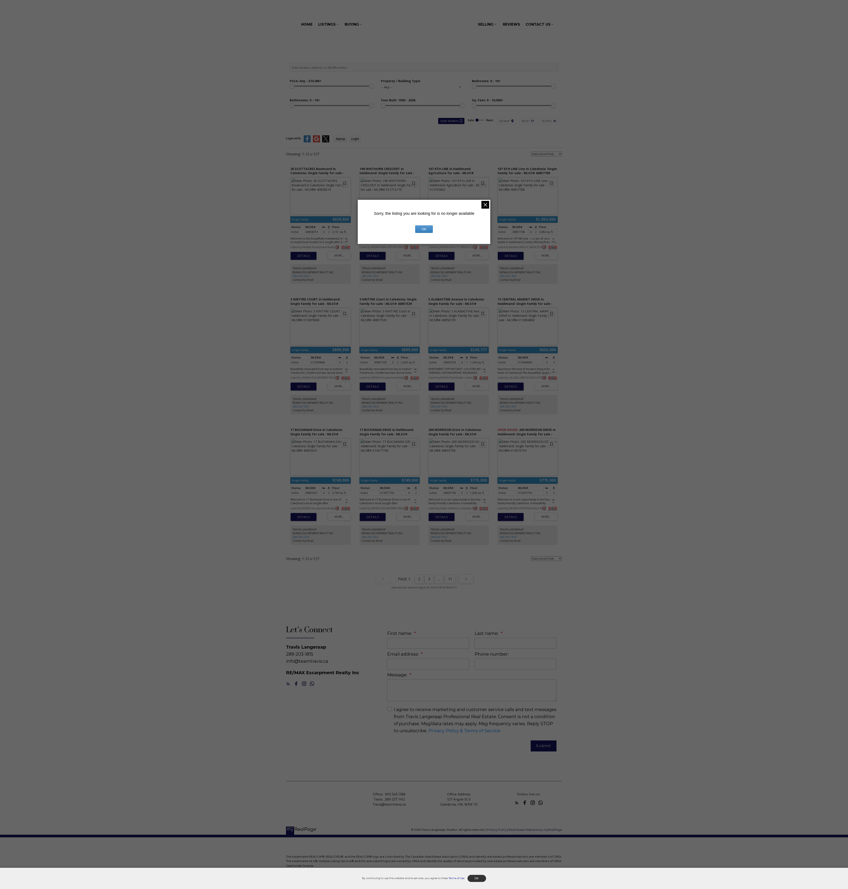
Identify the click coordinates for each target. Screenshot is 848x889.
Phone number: (492, 654)
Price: (306, 81)
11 (450, 579)
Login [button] (355, 139)
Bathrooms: (305, 100)
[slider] (292, 86)
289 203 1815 (301, 276)
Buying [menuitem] (352, 24)
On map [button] (504, 121)
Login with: (293, 138)
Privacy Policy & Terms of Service (464, 730)
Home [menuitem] (306, 24)
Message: (397, 675)
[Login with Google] (316, 141)
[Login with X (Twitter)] (325, 141)
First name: (400, 633)
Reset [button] (526, 121)
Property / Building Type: (401, 81)
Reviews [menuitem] (511, 24)
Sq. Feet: (487, 100)
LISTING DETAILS (303, 256)
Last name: (487, 633)
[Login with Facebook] (307, 141)
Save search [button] (449, 121)
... (439, 579)
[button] (288, 683)
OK (424, 229)
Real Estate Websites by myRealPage (535, 829)
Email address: (403, 654)
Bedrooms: (486, 81)
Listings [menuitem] (327, 24)
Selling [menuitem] (486, 24)
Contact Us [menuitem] (538, 24)
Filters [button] (547, 121)
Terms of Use (456, 878)
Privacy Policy (497, 829)
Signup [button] (340, 139)
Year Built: (398, 100)
